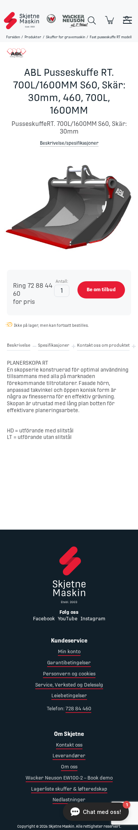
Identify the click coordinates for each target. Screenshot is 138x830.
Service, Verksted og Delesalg (69, 685)
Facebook (44, 618)
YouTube (67, 618)
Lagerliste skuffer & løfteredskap (69, 789)
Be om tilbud (101, 289)
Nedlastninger (69, 799)
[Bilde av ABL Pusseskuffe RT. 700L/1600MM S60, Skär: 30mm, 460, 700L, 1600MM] (69, 208)
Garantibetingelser (69, 662)
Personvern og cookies (69, 674)
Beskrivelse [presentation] (18, 345)
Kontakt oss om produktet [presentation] (103, 345)
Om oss (69, 767)
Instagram (92, 618)
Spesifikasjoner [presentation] (53, 345)
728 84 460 (78, 708)
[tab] (18, 347)
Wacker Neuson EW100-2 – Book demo (69, 778)
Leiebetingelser (69, 695)
